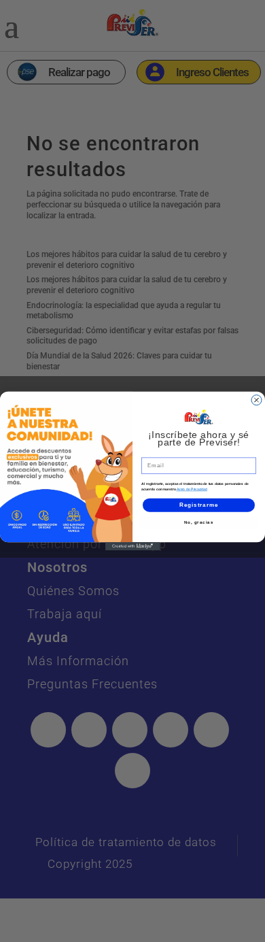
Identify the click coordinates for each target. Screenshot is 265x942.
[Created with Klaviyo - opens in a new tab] (132, 546)
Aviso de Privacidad (192, 490)
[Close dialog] (256, 400)
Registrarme (199, 505)
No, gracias (199, 522)
